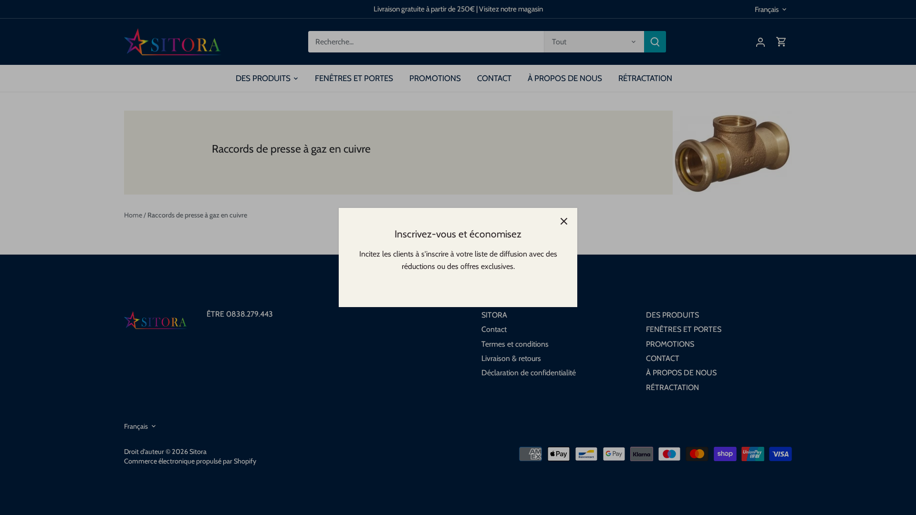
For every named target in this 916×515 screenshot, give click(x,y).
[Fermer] (563, 221)
